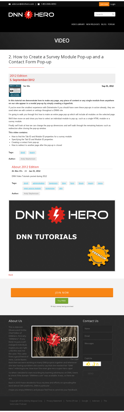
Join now (104, 4)
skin (61, 188)
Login (113, 4)
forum (81, 183)
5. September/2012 (22, 80)
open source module (32, 188)
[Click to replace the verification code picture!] (92, 364)
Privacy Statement (54, 401)
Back (11, 274)
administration (38, 183)
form (72, 183)
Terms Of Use (72, 401)
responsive (50, 188)
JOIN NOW (62, 292)
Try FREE (62, 300)
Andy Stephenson (28, 159)
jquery (32, 152)
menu (100, 183)
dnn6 (23, 152)
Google (85, 401)
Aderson (96, 401)
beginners (53, 183)
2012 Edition (18, 76)
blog (64, 183)
